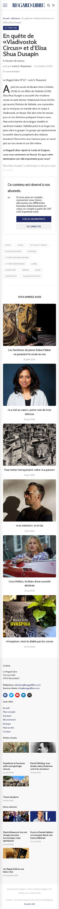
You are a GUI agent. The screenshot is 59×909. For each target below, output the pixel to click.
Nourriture (10, 270)
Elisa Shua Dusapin (13, 251)
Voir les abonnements (33, 219)
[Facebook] (5, 695)
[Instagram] (29, 695)
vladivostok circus (31, 276)
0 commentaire (11, 71)
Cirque (20, 245)
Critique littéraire (38, 245)
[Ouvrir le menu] (5, 5)
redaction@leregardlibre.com (27, 685)
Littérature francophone (17, 257)
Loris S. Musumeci (21, 66)
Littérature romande (15, 264)
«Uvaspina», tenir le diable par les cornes (29, 641)
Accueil (6, 18)
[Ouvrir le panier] (53, 5)
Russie (38, 270)
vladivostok (10, 276)
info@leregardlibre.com (29, 688)
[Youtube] (17, 695)
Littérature (16, 18)
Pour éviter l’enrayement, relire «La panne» (29, 469)
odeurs (25, 270)
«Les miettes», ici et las (29, 525)
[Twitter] (11, 695)
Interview (32, 251)
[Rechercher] (48, 5)
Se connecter (34, 226)
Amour (8, 245)
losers (34, 264)
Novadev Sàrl (29, 904)
